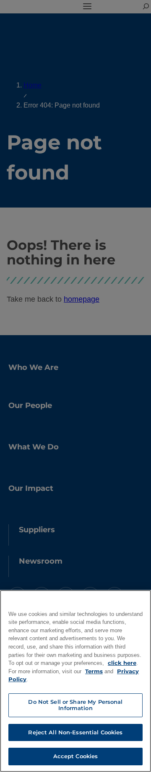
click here (122, 662)
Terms (94, 671)
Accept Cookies (75, 756)
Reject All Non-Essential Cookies (75, 732)
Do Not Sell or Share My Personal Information (75, 705)
